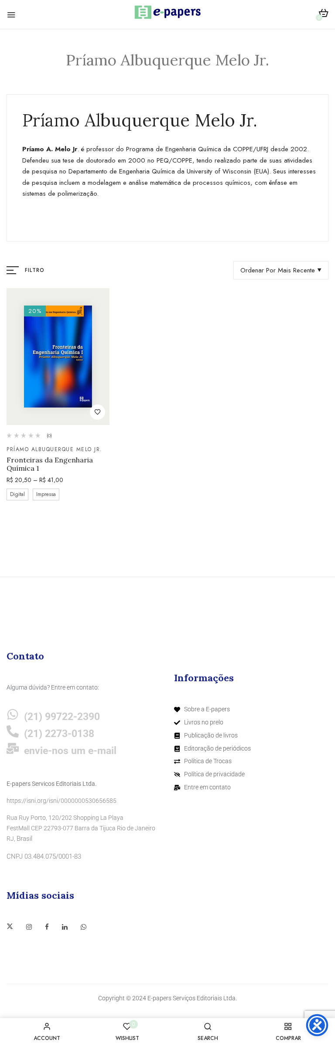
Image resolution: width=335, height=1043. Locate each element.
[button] (323, 14)
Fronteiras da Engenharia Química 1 (50, 464)
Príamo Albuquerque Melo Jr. (55, 449)
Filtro (34, 270)
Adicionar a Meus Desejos (97, 412)
